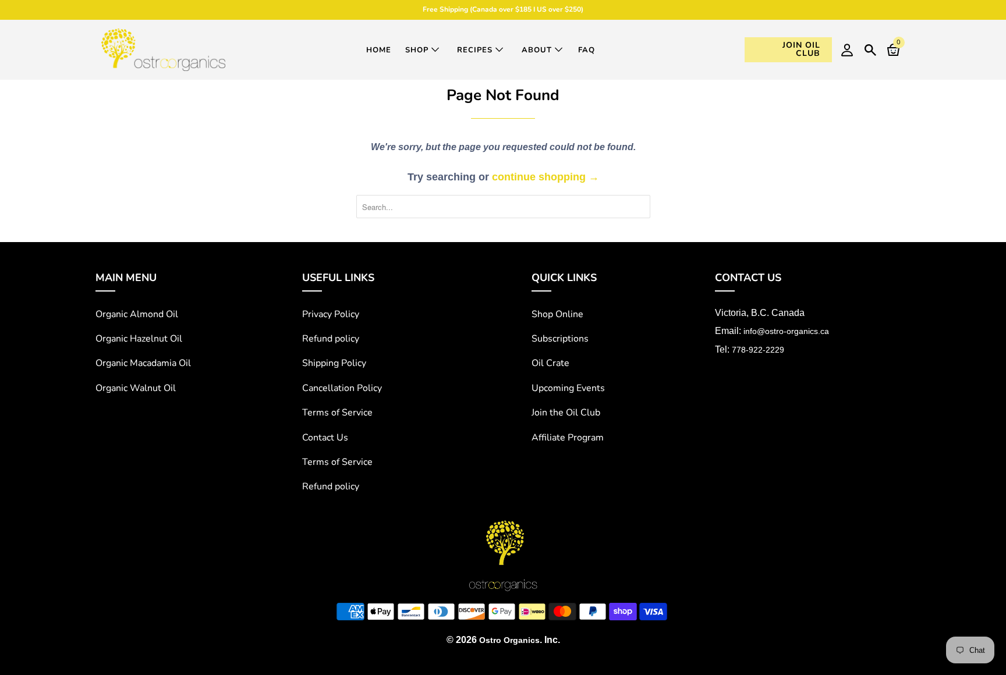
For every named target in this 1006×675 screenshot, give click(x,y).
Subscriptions (560, 338)
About (538, 50)
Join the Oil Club (566, 412)
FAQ (586, 50)
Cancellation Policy (342, 388)
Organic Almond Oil (136, 314)
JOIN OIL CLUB (801, 49)
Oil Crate (550, 363)
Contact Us (325, 437)
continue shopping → (545, 177)
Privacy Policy (330, 314)
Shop (418, 50)
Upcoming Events (568, 388)
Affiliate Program (568, 437)
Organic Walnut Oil (135, 388)
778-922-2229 (758, 349)
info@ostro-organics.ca (786, 331)
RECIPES (476, 50)
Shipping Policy (334, 363)
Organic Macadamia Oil (143, 363)
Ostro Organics (509, 640)
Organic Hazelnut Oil (138, 338)
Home (378, 50)
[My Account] (847, 49)
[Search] (870, 48)
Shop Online (557, 314)
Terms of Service (337, 412)
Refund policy (330, 338)
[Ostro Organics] (163, 50)
